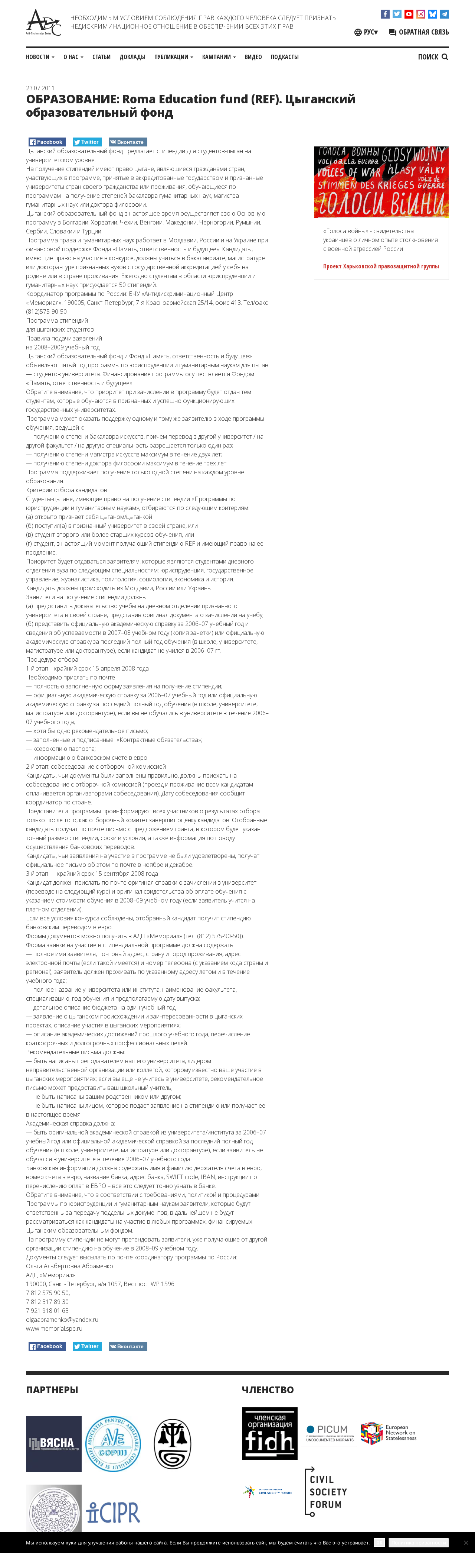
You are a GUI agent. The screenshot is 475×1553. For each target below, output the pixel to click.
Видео (253, 57)
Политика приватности (419, 1543)
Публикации (172, 57)
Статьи (101, 57)
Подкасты (285, 57)
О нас (71, 57)
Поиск (429, 57)
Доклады (132, 57)
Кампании (217, 57)
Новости (38, 57)
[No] (465, 1542)
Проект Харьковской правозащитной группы (381, 266)
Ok (379, 1542)
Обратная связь (423, 32)
